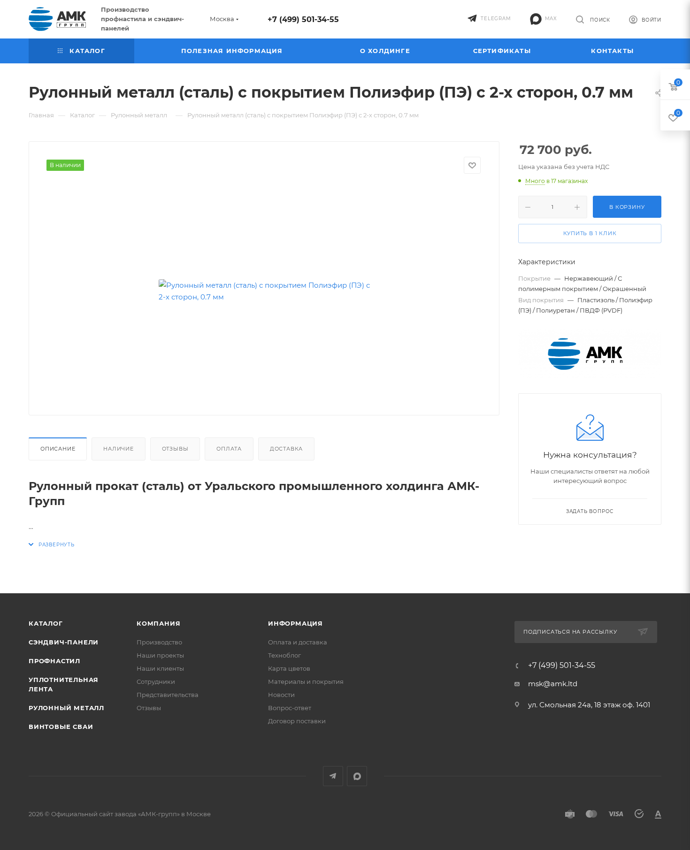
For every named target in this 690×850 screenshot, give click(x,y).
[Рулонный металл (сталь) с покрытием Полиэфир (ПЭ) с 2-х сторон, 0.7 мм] (264, 291)
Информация (295, 623)
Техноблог (284, 655)
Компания (158, 623)
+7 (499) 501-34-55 (303, 19)
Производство (159, 642)
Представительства (168, 694)
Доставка (286, 448)
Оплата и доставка (297, 642)
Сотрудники (156, 681)
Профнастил (54, 661)
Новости (281, 694)
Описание (57, 448)
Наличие (118, 448)
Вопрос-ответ (289, 708)
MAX (357, 776)
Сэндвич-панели (64, 642)
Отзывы (175, 448)
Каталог (46, 623)
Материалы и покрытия (306, 681)
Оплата (229, 448)
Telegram (333, 776)
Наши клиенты (160, 668)
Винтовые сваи (61, 726)
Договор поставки (297, 721)
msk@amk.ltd (552, 683)
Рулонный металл (66, 708)
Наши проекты (160, 655)
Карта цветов (289, 668)
